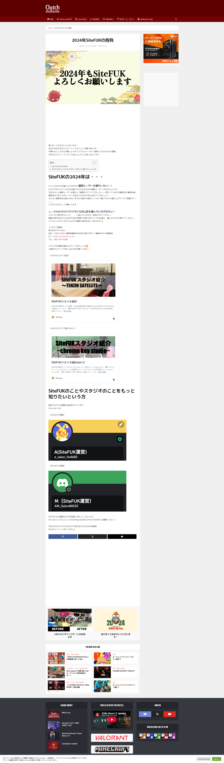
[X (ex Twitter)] (157, 714)
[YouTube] (169, 714)
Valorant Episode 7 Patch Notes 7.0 (72, 734)
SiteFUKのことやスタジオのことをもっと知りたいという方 (74, 169)
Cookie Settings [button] (204, 759)
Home (50, 28)
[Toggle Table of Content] (93, 163)
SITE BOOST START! (69, 744)
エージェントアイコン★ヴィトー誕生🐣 (124, 686)
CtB (67, 654)
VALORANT (75, 654)
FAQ (72, 682)
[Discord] (145, 714)
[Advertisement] (136, 8)
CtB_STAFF (92, 46)
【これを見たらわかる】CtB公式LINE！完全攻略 (77, 686)
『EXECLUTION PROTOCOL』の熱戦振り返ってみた (77, 658)
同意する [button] (217, 759)
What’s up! (66, 712)
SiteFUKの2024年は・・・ (62, 166)
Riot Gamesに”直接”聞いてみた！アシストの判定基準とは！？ (77, 673)
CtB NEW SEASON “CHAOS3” (124, 671)
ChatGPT (69, 668)
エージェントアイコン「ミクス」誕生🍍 (123, 658)
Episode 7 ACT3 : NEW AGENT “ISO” (70, 724)
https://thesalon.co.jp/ (63, 236)
